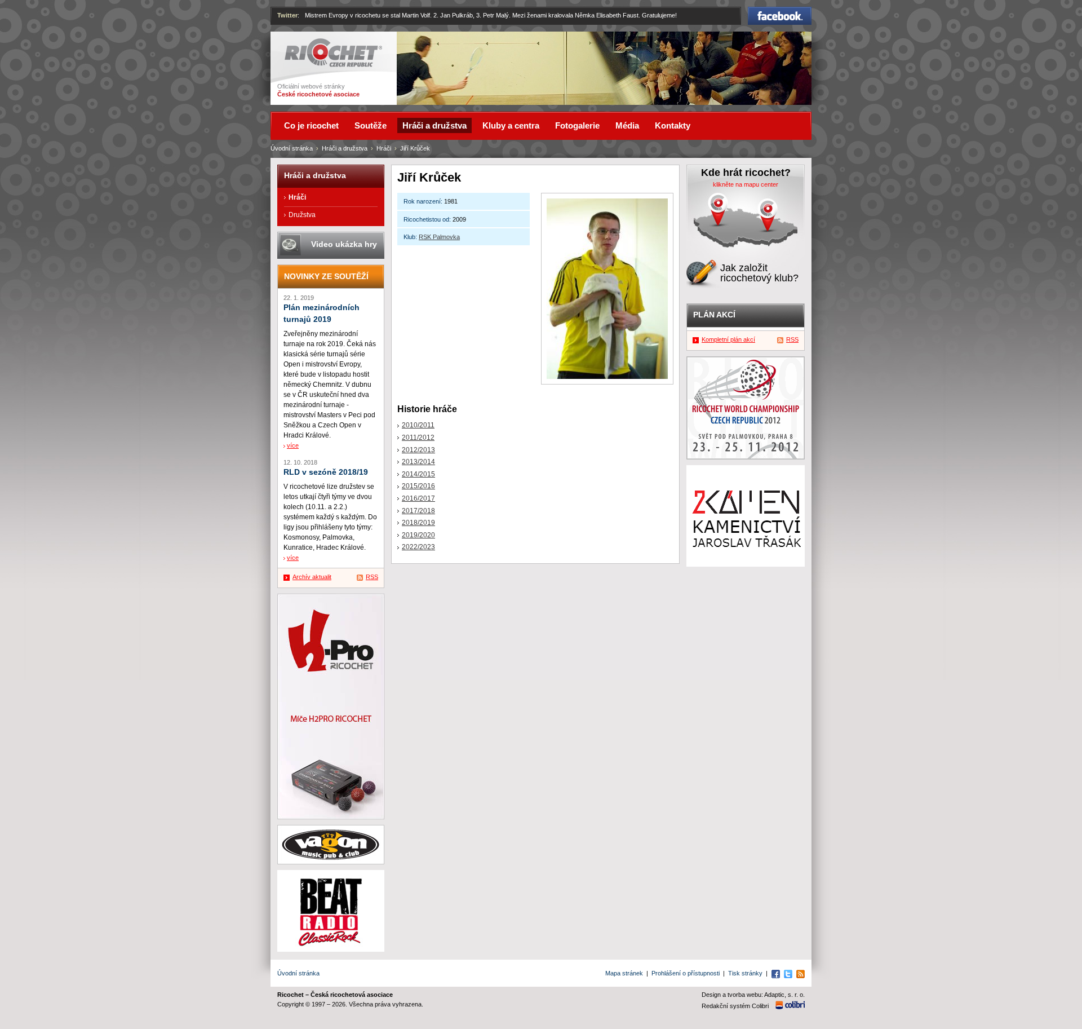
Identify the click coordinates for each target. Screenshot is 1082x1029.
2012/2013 (418, 450)
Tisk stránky (745, 973)
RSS (372, 576)
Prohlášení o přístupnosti (685, 973)
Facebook (780, 12)
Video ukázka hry (344, 244)
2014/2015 (418, 474)
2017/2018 (418, 511)
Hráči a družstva (344, 148)
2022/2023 (418, 547)
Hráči (383, 148)
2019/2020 (418, 535)
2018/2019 (418, 523)
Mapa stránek (624, 973)
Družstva (302, 215)
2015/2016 (418, 486)
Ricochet (299, 43)
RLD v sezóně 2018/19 (325, 472)
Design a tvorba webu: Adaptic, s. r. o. (753, 994)
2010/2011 (418, 425)
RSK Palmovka (439, 236)
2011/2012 (418, 437)
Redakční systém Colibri (735, 1005)
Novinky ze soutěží (326, 276)
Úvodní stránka (291, 148)
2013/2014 (418, 462)
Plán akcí (714, 314)
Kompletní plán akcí (728, 339)
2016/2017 (418, 498)
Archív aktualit (311, 576)
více (293, 445)
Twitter (287, 15)
